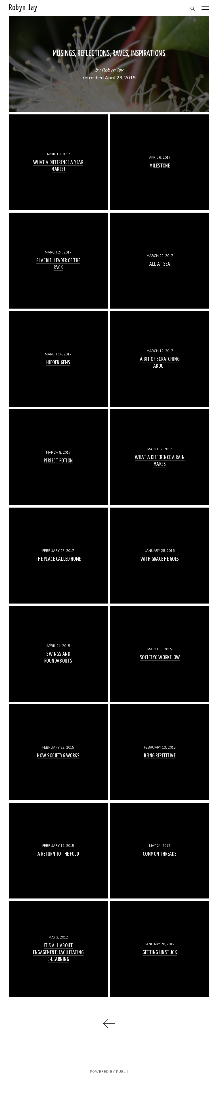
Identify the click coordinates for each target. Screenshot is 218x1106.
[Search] (192, 9)
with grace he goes (160, 559)
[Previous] (109, 1026)
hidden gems (58, 362)
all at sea (159, 264)
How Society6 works (58, 756)
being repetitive (159, 756)
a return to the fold (58, 854)
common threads (160, 854)
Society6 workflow (160, 657)
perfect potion (58, 461)
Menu (205, 8)
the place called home (58, 559)
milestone (160, 166)
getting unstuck (159, 952)
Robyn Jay (23, 8)
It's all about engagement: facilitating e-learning (58, 952)
